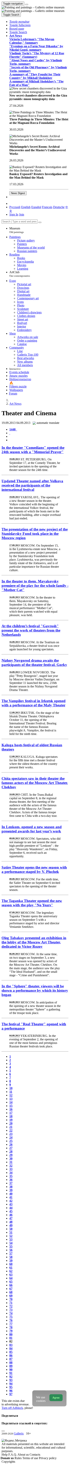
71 (10, 1302)
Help (5, 1454)
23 (10, 1134)
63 (10, 1274)
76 (10, 1320)
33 (10, 1169)
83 (10, 1345)
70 (10, 1299)
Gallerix (19, 1433)
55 (10, 1246)
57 (10, 1253)
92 (10, 1376)
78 (10, 1327)
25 (10, 1141)
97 (10, 1394)
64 (10, 1278)
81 (10, 1338)
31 (10, 1162)
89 (10, 1366)
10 (10, 1088)
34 (10, 1172)
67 (10, 1288)
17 (10, 1112)
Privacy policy (48, 1458)
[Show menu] (26, 4)
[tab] (13, 429)
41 (10, 1197)
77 (10, 1323)
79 (10, 1331)
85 (10, 1352)
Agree (56, 1397)
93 (10, 1380)
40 (10, 1193)
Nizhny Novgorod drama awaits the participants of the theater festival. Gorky (34, 662)
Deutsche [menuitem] (59, 207)
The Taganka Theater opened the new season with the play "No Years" (32, 903)
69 (10, 1295)
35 (10, 1176)
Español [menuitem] (36, 207)
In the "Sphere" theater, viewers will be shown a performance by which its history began (35, 990)
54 (10, 1243)
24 (10, 1137)
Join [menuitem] (21, 214)
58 (10, 1257)
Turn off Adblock (12, 1408)
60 (10, 1264)
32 (10, 1165)
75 (10, 1316)
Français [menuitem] (47, 207)
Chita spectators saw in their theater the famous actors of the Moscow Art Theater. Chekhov (35, 782)
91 (10, 1373)
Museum (16, 230)
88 (10, 1362)
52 (10, 1236)
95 (10, 1387)
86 (10, 1355)
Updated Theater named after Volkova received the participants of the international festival (32, 485)
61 (10, 1267)
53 (10, 1239)
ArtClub (19, 273)
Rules (18, 1458)
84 (10, 1348)
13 (10, 1098)
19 (10, 1119)
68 (10, 1292)
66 (10, 1285)
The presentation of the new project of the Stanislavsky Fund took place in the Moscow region (35, 533)
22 (10, 1130)
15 (10, 1105)
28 (10, 1151)
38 (10, 1186)
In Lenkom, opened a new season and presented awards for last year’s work (32, 829)
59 (10, 1260)
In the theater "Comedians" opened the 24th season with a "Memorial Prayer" (33, 450)
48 (10, 1221)
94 (10, 1383)
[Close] (39, 222)
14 (10, 1102)
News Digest (18, 193)
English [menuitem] (26, 207)
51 (10, 1232)
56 (10, 1250)
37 (10, 1183)
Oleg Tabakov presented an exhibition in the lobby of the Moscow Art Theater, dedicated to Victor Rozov (34, 942)
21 (10, 1127)
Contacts (35, 1454)
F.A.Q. (13, 1454)
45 (10, 1211)
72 (10, 1306)
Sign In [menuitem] (13, 214)
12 (10, 1095)
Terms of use (30, 1458)
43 (10, 1204)
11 (10, 1091)
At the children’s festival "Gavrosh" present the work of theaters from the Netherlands (31, 630)
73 (10, 1309)
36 (10, 1179)
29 (10, 1155)
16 (10, 1109)
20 (10, 1123)
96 (10, 1390)
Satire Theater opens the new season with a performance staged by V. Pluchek (34, 869)
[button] (19, 21)
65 (10, 1281)
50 (10, 1229)
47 (10, 1218)
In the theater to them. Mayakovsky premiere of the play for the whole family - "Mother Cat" (35, 585)
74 (10, 1313)
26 (10, 1144)
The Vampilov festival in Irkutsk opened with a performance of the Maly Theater (34, 703)
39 (10, 1190)
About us (24, 1454)
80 (10, 1334)
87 (10, 1359)
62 (10, 1271)
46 (10, 1214)
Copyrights (8, 1461)
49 (10, 1225)
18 (10, 1116)
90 (10, 1369)
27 (10, 1148)
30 (10, 1158)
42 (10, 1200)
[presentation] (38, 436)
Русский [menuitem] (14, 207)
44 (10, 1207)
